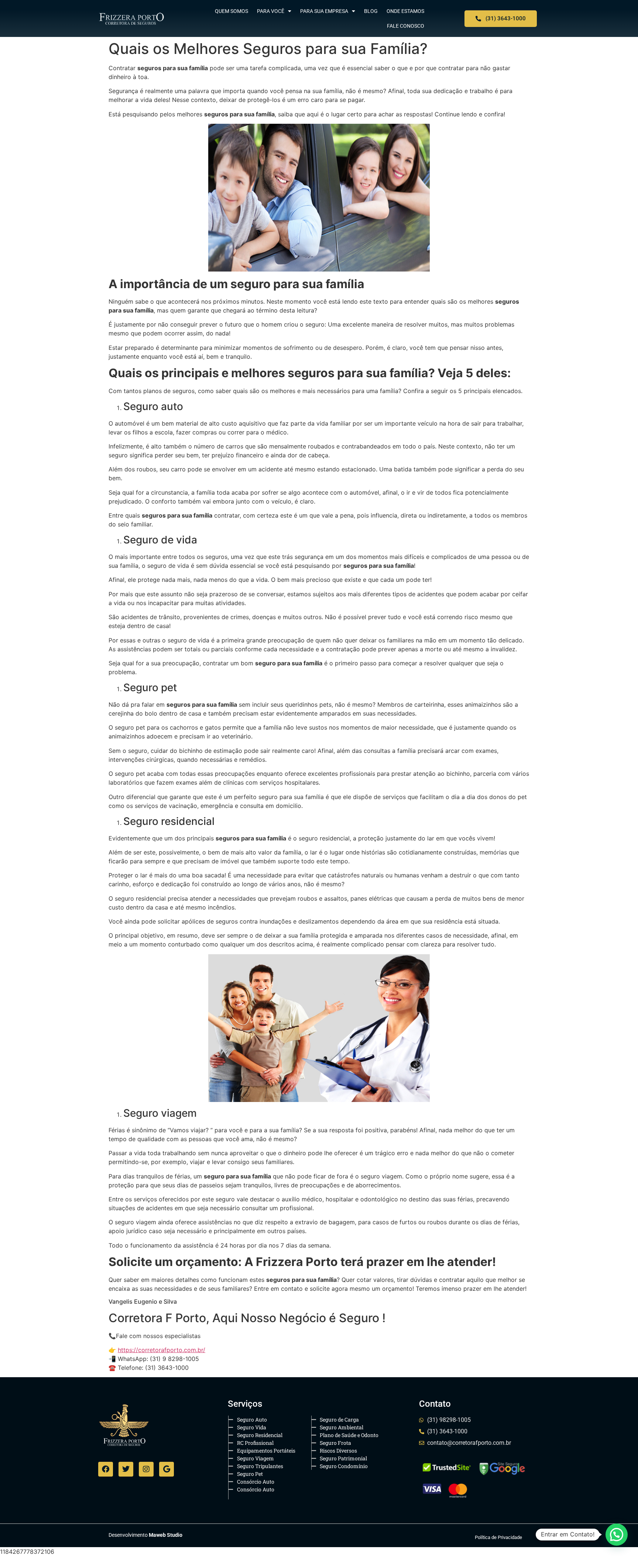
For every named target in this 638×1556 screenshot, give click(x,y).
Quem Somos (231, 11)
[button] (617, 1534)
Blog (371, 11)
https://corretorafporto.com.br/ (161, 1350)
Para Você (270, 11)
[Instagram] (146, 1469)
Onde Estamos (405, 11)
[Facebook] (105, 1469)
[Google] (166, 1469)
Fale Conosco (405, 26)
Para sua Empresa (324, 11)
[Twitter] (126, 1469)
